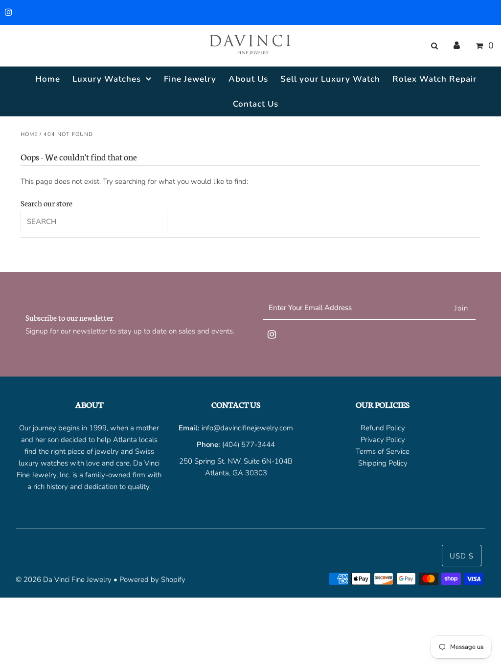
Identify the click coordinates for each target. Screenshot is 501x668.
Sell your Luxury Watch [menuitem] (330, 79)
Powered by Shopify (152, 579)
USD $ (462, 556)
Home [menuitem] (47, 79)
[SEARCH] (432, 46)
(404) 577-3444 (248, 444)
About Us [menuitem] (248, 79)
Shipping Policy (383, 463)
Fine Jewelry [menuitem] (190, 79)
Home (29, 134)
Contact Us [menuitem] (255, 104)
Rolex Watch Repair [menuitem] (434, 79)
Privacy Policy (383, 440)
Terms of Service (383, 451)
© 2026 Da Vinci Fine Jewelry (64, 579)
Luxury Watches (106, 79)
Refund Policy (383, 428)
